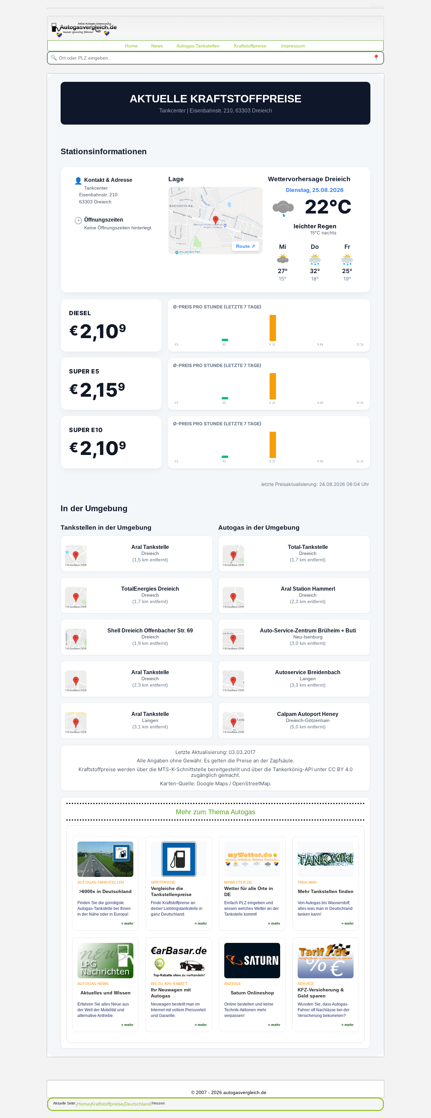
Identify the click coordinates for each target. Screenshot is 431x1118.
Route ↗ (245, 246)
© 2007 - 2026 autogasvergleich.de (228, 1092)
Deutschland (137, 1104)
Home (131, 45)
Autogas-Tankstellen (198, 45)
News (157, 45)
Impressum (293, 45)
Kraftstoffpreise (250, 45)
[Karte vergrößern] (215, 220)
